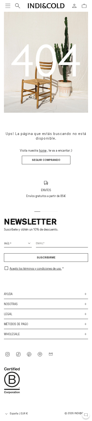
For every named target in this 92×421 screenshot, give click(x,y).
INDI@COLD (81, 413)
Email (39, 243)
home (42, 150)
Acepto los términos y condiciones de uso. (36, 268)
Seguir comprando (46, 160)
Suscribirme (46, 257)
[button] (8, 6)
